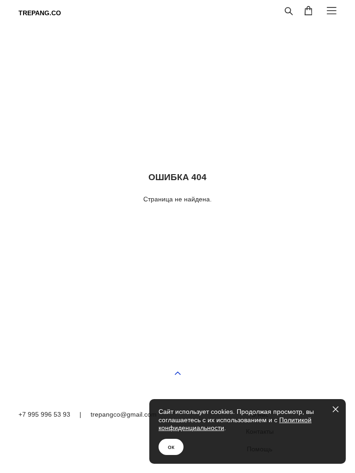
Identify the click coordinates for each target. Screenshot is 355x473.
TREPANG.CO (39, 13)
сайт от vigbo (318, 469)
